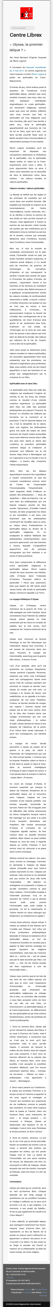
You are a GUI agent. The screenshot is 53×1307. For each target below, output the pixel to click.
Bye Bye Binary (40, 1289)
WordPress (26, 1292)
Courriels (10, 1278)
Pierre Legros (37, 74)
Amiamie (28, 1289)
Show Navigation (40, 22)
